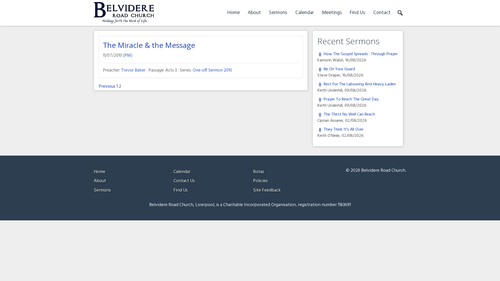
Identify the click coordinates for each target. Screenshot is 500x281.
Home (233, 13)
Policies (260, 181)
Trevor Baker (133, 70)
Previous (107, 86)
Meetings (332, 13)
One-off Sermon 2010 (212, 70)
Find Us (357, 13)
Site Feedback (267, 190)
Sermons (278, 13)
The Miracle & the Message (149, 45)
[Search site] (400, 13)
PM (127, 55)
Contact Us (184, 181)
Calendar (304, 13)
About (254, 13)
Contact (382, 13)
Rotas (258, 172)
